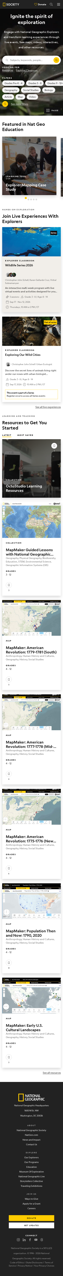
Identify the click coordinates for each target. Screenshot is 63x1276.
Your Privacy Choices (44, 1265)
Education (31, 1166)
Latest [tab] (6, 435)
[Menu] (58, 4)
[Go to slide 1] (26, 198)
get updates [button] (31, 1225)
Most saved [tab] (25, 435)
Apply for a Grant (31, 1203)
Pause (55, 110)
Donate (42, 4)
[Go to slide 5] (36, 199)
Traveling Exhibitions (31, 1185)
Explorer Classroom (27, 70)
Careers (32, 1208)
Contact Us (31, 1144)
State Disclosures (34, 1262)
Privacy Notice (25, 1265)
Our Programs (31, 1162)
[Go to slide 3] (31, 199)
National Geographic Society (31, 1130)
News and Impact (31, 1139)
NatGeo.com (31, 1134)
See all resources (52, 1072)
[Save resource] (54, 446)
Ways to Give (31, 1198)
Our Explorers (31, 1157)
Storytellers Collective (31, 1181)
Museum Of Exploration (31, 1171)
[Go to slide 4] (34, 199)
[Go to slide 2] (28, 199)
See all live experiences (48, 406)
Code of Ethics (17, 1262)
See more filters (19, 103)
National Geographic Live (31, 1176)
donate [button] (31, 1218)
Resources (7, 70)
